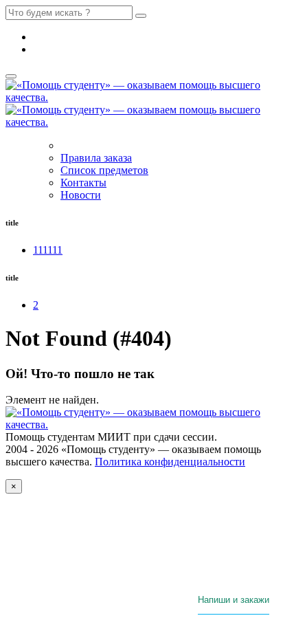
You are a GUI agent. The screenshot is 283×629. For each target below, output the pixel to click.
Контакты (83, 182)
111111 (48, 250)
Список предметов (104, 170)
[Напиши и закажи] (233, 610)
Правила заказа (96, 158)
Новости (80, 195)
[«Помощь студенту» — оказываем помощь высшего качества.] (141, 424)
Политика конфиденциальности (170, 461)
